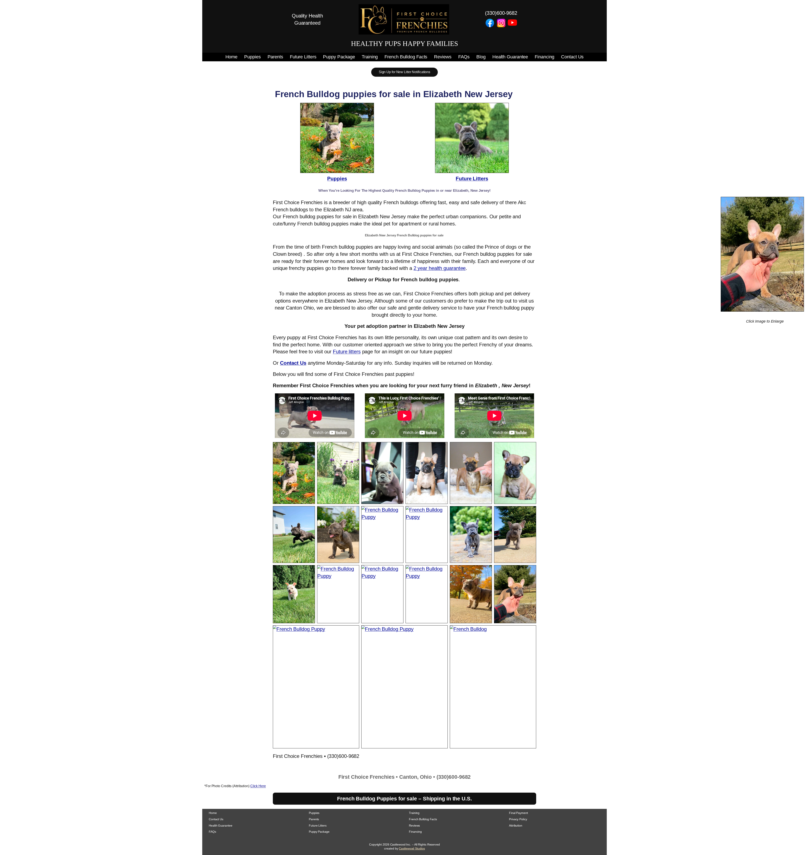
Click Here (258, 786)
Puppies (337, 178)
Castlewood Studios (412, 848)
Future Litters (472, 178)
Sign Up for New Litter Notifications (404, 72)
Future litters (347, 351)
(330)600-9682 (501, 13)
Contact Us (293, 363)
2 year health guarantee (440, 268)
